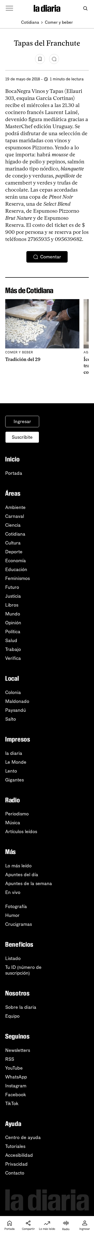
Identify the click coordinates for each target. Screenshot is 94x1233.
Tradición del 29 (22, 359)
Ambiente (15, 507)
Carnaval (14, 516)
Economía (15, 561)
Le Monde (15, 762)
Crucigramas (18, 924)
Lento (11, 771)
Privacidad (16, 1164)
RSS (9, 1059)
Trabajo (13, 649)
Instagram (15, 1086)
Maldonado (17, 701)
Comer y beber (59, 22)
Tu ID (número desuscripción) (23, 970)
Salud (11, 640)
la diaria (13, 753)
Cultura (13, 543)
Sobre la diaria (20, 1007)
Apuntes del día (21, 875)
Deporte (13, 552)
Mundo (12, 614)
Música (12, 823)
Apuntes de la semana (28, 883)
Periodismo (17, 814)
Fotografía (16, 906)
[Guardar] (40, 59)
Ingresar (22, 421)
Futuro (12, 587)
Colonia (13, 692)
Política (12, 632)
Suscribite (22, 437)
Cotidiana (30, 22)
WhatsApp (16, 1077)
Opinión (13, 623)
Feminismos (17, 578)
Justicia (13, 596)
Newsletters (17, 1050)
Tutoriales (15, 1146)
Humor (12, 915)
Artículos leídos (21, 831)
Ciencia (13, 525)
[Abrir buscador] (85, 8)
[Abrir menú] (9, 8)
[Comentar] (54, 59)
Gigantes (14, 780)
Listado (13, 958)
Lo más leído (18, 866)
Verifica (13, 658)
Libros (11, 605)
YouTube (14, 1068)
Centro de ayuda (23, 1137)
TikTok (12, 1103)
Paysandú (15, 710)
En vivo (12, 892)
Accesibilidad (19, 1155)
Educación (16, 569)
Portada (13, 473)
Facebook (15, 1095)
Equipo (12, 1016)
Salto (10, 719)
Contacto (14, 1173)
